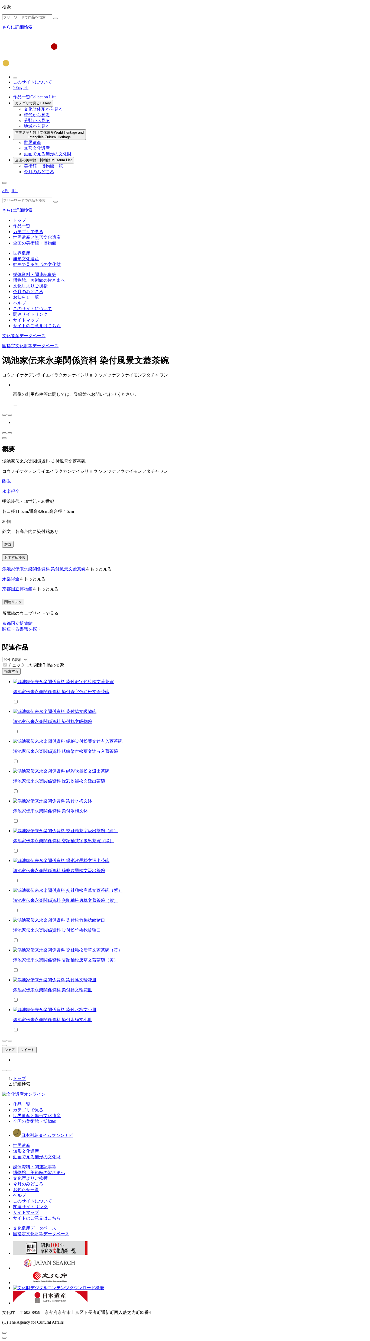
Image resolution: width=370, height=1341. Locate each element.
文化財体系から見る (43, 109)
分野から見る (37, 120)
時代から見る (37, 114)
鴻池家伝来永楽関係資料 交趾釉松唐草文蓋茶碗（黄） (65, 960)
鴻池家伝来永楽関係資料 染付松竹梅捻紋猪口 (57, 930)
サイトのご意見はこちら (37, 325)
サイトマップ (26, 320)
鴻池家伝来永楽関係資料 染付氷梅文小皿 (52, 1019)
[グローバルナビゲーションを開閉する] (4, 183)
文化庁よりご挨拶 (30, 286)
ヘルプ (19, 303)
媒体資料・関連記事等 (34, 274)
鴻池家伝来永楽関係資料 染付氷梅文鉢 (50, 811)
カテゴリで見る (33, 103)
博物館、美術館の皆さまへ (39, 280)
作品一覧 (34, 97)
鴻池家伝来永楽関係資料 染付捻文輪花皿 (52, 990)
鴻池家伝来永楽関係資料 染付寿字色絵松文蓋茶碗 (61, 691)
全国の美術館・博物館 (43, 160)
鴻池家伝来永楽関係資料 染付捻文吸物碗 (52, 721)
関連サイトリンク (30, 314)
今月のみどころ (39, 171)
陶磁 (6, 481)
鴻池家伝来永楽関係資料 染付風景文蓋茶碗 (44, 569)
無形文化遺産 (37, 148)
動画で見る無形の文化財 (48, 154)
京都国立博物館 (17, 589)
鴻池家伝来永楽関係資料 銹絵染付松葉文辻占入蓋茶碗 (65, 751)
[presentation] (5, 665)
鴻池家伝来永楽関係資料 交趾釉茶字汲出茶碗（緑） (63, 840)
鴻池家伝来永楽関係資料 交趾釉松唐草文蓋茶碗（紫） (65, 900)
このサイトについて (32, 82)
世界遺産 (32, 142)
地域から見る (37, 126)
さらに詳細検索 (17, 27)
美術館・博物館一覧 (43, 166)
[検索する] (55, 18)
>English (20, 87)
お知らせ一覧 (26, 297)
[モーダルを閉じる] (4, 1333)
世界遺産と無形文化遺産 (49, 134)
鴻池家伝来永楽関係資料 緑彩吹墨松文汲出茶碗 (59, 781)
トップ (19, 220)
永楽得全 (11, 491)
